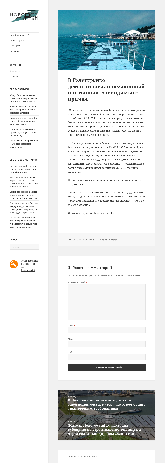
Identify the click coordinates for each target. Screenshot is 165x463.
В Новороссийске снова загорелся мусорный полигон (24, 169)
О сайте (14, 76)
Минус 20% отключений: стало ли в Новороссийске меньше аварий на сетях (23, 98)
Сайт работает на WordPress (82, 456)
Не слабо (14, 51)
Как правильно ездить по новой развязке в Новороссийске (24, 194)
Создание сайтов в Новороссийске (30, 263)
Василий (14, 191)
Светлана (89, 239)
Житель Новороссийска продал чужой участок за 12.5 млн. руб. (23, 132)
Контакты (15, 71)
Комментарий (77, 282)
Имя (71, 325)
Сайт (71, 352)
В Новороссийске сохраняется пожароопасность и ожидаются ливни (23, 109)
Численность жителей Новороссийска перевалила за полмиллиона (24, 121)
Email (72, 339)
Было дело (15, 45)
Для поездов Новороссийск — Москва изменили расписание (24, 143)
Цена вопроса (17, 40)
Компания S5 (28, 270)
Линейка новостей (19, 35)
